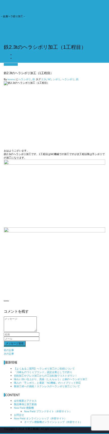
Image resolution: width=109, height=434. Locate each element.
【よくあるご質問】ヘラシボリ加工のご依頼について (44, 368)
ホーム (18, 54)
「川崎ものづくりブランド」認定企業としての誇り (43, 372)
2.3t (44, 79)
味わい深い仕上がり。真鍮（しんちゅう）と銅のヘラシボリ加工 (50, 379)
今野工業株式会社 (20, 8)
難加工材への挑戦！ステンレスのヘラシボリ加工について (47, 386)
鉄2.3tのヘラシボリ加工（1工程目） (35, 58)
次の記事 (9, 353)
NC (49, 79)
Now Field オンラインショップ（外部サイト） (40, 418)
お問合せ (19, 415)
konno (11, 79)
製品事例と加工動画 (25, 404)
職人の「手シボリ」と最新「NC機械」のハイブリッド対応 (47, 382)
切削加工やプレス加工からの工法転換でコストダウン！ (45, 375)
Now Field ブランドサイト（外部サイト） (48, 411)
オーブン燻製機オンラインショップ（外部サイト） (53, 422)
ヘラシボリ (24, 79)
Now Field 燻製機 (24, 407)
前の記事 (9, 350)
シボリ (56, 79)
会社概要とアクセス (25, 400)
